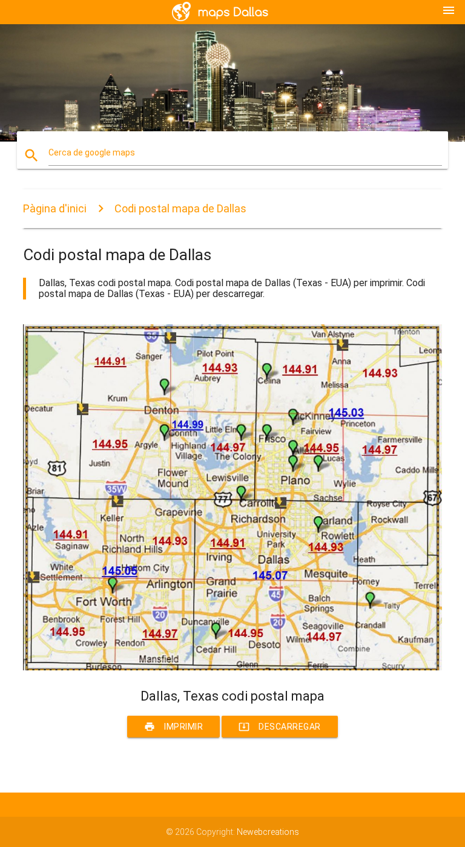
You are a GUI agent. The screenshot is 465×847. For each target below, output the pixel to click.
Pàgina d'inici (55, 208)
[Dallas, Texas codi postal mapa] (232, 667)
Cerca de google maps (91, 152)
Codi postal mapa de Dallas (180, 208)
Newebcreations (268, 832)
